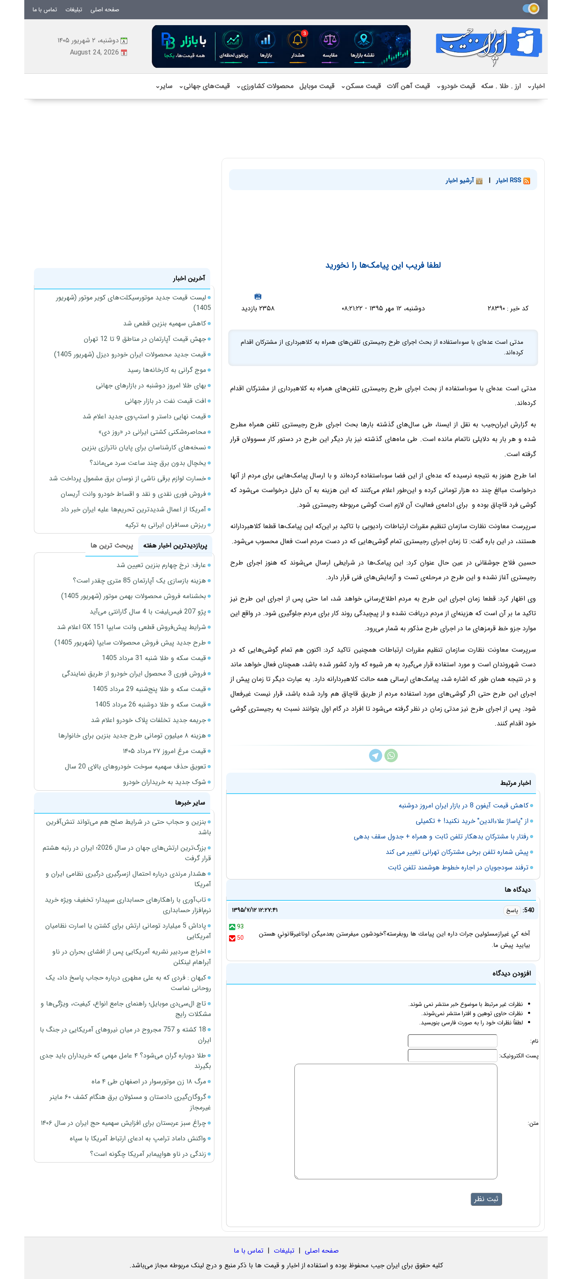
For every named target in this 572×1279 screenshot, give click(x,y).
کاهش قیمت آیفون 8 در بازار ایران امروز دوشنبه (463, 805)
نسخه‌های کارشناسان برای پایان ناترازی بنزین (144, 447)
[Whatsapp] (391, 760)
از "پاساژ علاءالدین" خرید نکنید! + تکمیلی (472, 821)
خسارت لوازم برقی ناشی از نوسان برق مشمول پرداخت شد (127, 478)
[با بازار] (282, 46)
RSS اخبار (509, 180)
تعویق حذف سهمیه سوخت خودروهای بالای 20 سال (135, 766)
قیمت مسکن (360, 86)
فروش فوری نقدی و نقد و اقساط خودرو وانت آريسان (133, 494)
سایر (164, 86)
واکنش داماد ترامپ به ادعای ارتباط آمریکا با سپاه (138, 1138)
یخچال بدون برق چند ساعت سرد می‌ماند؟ (148, 463)
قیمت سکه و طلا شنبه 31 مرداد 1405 (154, 658)
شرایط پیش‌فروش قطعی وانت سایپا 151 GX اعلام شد (131, 627)
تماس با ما (45, 9)
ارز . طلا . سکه (501, 86)
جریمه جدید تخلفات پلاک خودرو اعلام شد (148, 720)
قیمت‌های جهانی (204, 86)
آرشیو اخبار (461, 180)
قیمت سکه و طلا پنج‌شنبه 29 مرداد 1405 (149, 689)
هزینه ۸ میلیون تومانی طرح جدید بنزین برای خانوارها (132, 735)
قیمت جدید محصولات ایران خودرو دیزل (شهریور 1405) (130, 354)
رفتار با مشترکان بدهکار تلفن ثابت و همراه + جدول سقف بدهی (441, 836)
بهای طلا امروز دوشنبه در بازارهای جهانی (151, 385)
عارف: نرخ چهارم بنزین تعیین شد (161, 565)
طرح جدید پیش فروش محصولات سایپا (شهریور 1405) (130, 642)
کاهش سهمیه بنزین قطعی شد (164, 323)
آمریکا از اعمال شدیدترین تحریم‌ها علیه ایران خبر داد (133, 509)
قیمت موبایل (317, 86)
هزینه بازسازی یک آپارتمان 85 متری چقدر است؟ (139, 580)
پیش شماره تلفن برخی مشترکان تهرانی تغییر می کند (457, 852)
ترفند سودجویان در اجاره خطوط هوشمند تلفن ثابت (458, 867)
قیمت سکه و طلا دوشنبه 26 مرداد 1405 (150, 704)
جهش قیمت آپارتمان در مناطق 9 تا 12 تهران (145, 339)
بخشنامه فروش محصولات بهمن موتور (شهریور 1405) (133, 596)
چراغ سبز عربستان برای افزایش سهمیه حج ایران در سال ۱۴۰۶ (123, 1123)
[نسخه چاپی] (258, 296)
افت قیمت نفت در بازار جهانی (165, 401)
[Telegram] (375, 760)
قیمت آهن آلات (408, 86)
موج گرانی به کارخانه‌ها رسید (166, 370)
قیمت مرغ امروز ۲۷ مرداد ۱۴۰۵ (164, 751)
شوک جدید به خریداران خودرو (164, 782)
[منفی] (232, 938)
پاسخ (512, 910)
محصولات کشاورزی (265, 86)
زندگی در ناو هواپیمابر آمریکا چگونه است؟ (148, 1154)
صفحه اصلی (104, 9)
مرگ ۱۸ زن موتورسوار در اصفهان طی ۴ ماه (149, 1081)
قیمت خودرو (455, 86)
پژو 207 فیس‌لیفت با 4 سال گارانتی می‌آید (148, 611)
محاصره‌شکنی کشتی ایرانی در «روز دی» (152, 432)
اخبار (536, 86)
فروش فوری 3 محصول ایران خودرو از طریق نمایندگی (134, 673)
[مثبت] (232, 926)
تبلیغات (73, 9)
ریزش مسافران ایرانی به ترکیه (165, 525)
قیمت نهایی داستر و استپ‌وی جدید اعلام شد (144, 416)
